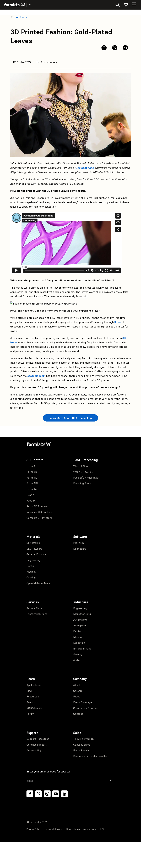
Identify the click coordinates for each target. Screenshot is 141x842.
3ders (118, 322)
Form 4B (31, 471)
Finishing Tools (82, 483)
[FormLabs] (14, 4)
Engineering (33, 560)
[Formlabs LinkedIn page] (64, 793)
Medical (31, 571)
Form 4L (31, 477)
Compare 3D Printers (39, 517)
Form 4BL (32, 483)
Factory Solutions (36, 614)
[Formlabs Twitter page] (38, 793)
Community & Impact (86, 708)
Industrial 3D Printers (39, 512)
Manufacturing (82, 614)
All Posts (21, 17)
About (76, 685)
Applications (33, 685)
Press (76, 696)
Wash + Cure (81, 466)
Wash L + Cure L (83, 471)
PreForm (78, 542)
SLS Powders (34, 548)
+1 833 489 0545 (83, 738)
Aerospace (79, 625)
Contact (78, 713)
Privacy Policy (33, 829)
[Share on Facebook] (104, 47)
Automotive (80, 619)
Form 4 (30, 466)
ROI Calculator (35, 708)
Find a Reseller (82, 750)
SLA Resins (33, 542)
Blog (29, 690)
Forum (30, 713)
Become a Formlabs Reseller (90, 756)
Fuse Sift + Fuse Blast (86, 477)
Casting (31, 577)
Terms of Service (53, 829)
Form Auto (32, 489)
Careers (78, 690)
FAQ (102, 829)
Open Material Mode (38, 583)
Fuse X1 (31, 495)
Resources (32, 696)
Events (30, 702)
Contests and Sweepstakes (81, 829)
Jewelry (78, 654)
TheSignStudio (85, 167)
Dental (30, 566)
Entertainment (82, 648)
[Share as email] (125, 47)
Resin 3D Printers (37, 506)
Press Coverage (82, 702)
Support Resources (37, 738)
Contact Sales (81, 744)
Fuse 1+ (30, 500)
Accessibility (33, 750)
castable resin (36, 375)
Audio (76, 660)
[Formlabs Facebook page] (29, 793)
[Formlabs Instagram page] (47, 793)
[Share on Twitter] (114, 47)
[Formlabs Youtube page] (55, 793)
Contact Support (36, 744)
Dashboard (79, 548)
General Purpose (36, 554)
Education (79, 642)
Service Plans (34, 608)
